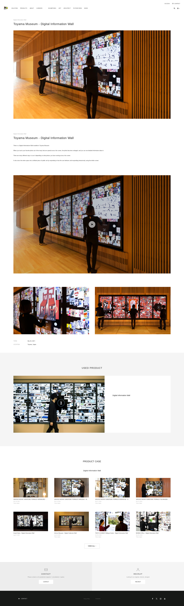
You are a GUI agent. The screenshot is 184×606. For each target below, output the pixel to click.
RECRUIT (138, 582)
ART (60, 8)
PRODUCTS (23, 8)
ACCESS (167, 3)
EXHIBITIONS (52, 8)
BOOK (86, 8)
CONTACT (177, 3)
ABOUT (32, 8)
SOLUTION (14, 8)
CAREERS (39, 8)
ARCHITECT (67, 8)
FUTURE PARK (77, 8)
